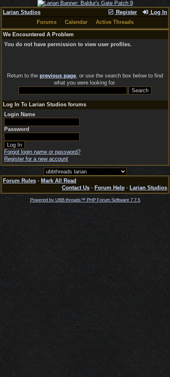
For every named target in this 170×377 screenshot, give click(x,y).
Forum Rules (19, 181)
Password (16, 129)
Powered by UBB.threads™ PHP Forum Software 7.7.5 (85, 199)
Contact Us (76, 188)
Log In (158, 12)
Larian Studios (21, 12)
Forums (47, 22)
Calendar (76, 22)
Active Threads (115, 22)
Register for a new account (36, 159)
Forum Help (109, 188)
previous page (58, 76)
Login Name (19, 114)
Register (125, 12)
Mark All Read (58, 181)
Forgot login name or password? (42, 152)
